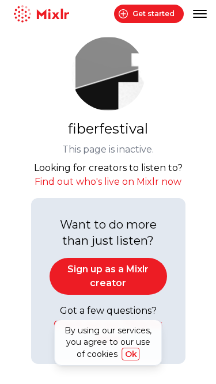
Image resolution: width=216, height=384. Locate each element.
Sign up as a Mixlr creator (108, 276)
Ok (131, 354)
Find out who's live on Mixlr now (108, 181)
